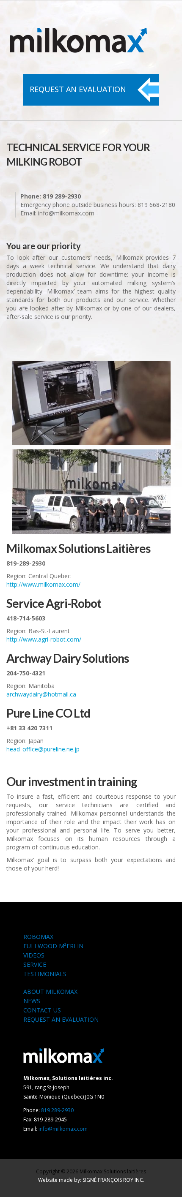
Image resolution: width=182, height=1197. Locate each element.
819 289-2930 (57, 1110)
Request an (78, 89)
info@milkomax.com (63, 1128)
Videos (33, 955)
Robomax (38, 937)
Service (34, 964)
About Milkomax (50, 992)
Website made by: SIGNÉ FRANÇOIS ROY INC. (91, 1179)
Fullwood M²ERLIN (53, 946)
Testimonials (44, 974)
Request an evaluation (61, 1019)
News (31, 1001)
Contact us (42, 1010)
